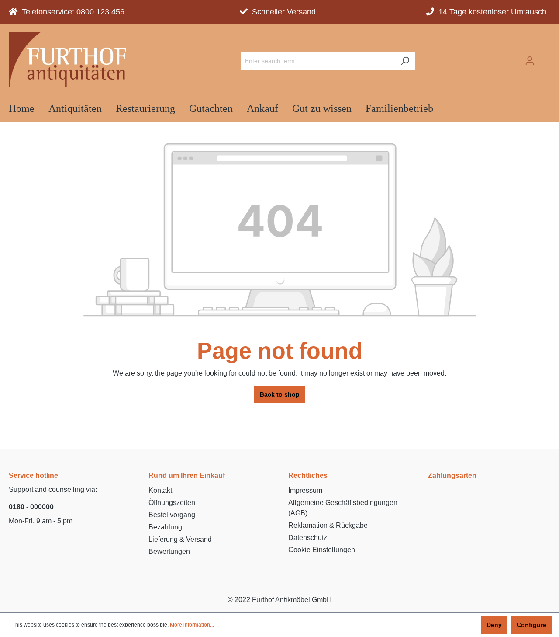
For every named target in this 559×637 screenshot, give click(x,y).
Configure (531, 624)
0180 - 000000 (31, 507)
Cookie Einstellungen (321, 549)
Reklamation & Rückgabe (328, 525)
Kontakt (160, 490)
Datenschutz (307, 537)
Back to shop (280, 394)
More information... (192, 625)
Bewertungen (169, 551)
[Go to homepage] (72, 59)
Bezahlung (165, 527)
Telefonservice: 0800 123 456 (70, 11)
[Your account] (530, 60)
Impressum (305, 490)
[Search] (405, 61)
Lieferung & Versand (180, 539)
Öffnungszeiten (171, 502)
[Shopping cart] (545, 58)
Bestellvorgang (171, 515)
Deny (494, 624)
